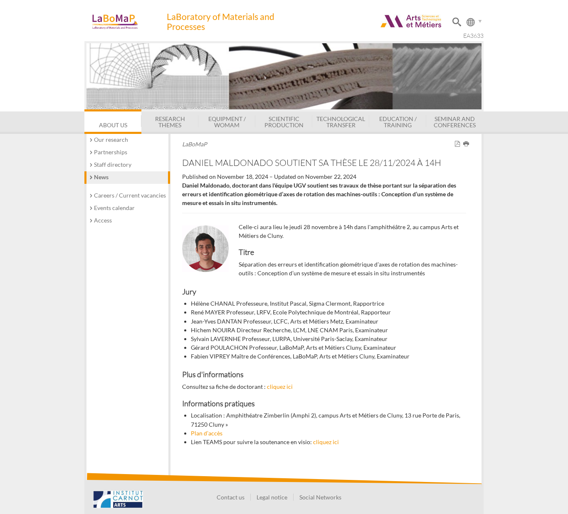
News (101, 176)
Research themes (170, 121)
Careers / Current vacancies (130, 195)
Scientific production (284, 121)
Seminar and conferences (455, 121)
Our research (111, 139)
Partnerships (110, 152)
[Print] (467, 144)
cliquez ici (280, 386)
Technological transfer (340, 121)
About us (113, 124)
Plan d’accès (206, 433)
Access (103, 220)
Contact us (230, 497)
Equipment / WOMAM (227, 121)
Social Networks (320, 497)
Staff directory (112, 164)
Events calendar (114, 207)
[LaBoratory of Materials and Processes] (125, 22)
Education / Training (398, 121)
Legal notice (272, 497)
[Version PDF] (458, 144)
